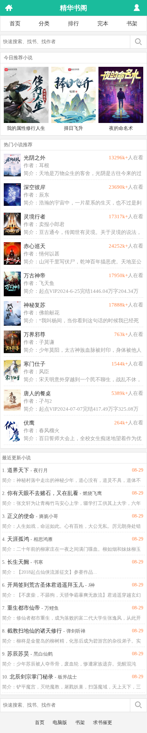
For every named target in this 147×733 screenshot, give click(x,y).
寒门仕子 (34, 364)
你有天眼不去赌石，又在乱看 (42, 493)
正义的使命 (21, 516)
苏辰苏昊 (18, 654)
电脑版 (60, 722)
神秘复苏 (34, 305)
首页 (15, 23)
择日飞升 (73, 128)
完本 (102, 23)
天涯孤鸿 (18, 539)
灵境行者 (34, 217)
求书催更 (102, 722)
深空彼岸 (34, 187)
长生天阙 (18, 562)
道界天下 (18, 470)
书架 (131, 23)
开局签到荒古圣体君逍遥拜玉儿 (45, 585)
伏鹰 (29, 423)
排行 (73, 23)
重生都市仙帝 (23, 608)
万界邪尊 (34, 334)
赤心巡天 (34, 246)
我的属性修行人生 (26, 128)
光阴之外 (34, 158)
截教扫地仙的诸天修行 (34, 631)
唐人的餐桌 (37, 393)
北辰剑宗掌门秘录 (31, 677)
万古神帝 (34, 275)
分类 (44, 23)
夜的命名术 (121, 128)
